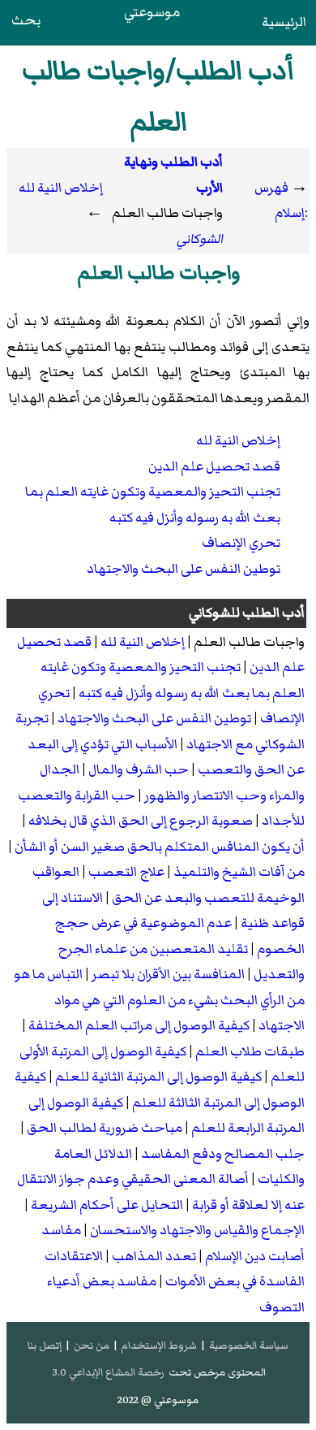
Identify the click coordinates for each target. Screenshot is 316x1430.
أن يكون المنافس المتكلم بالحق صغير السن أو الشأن (160, 846)
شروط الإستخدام (159, 1345)
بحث (26, 20)
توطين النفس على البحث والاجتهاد (183, 568)
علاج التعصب (126, 871)
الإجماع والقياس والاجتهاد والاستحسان (197, 1230)
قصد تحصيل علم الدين (214, 466)
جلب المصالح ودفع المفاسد (223, 1153)
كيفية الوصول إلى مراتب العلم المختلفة (139, 1025)
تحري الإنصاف (241, 542)
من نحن (91, 1345)
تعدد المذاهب (154, 1256)
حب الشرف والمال (138, 769)
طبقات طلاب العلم (250, 1051)
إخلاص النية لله (61, 187)
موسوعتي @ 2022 (158, 1400)
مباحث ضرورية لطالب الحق (104, 1127)
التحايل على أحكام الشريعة (107, 1205)
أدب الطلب (273, 612)
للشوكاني (214, 612)
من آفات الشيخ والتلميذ (239, 871)
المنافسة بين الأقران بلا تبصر (168, 974)
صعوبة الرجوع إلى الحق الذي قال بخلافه (140, 820)
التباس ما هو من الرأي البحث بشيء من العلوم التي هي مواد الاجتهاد (159, 1000)
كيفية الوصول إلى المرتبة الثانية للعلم (158, 1076)
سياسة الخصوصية (248, 1345)
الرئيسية (284, 21)
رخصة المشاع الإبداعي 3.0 (108, 1372)
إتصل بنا (45, 1345)
